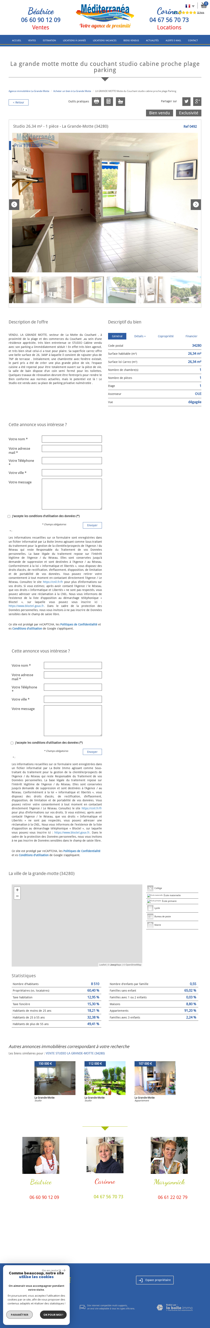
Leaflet (102, 964)
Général (117, 336)
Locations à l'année (74, 40)
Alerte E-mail (173, 40)
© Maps (114, 964)
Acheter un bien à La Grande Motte (72, 91)
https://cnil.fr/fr (53, 582)
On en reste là (51, 1270)
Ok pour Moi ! (53, 1315)
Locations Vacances (104, 40)
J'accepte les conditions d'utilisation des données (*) (46, 516)
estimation (49, 40)
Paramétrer (19, 1315)
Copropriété (166, 336)
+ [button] (17, 889)
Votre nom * (18, 439)
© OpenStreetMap (132, 964)
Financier (191, 336)
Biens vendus (131, 40)
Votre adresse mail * (19, 450)
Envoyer (92, 525)
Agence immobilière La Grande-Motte (29, 91)
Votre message (20, 482)
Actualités (152, 40)
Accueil (16, 40)
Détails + (140, 336)
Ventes (32, 40)
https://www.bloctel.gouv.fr (26, 606)
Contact (193, 40)
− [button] (17, 896)
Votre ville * (17, 473)
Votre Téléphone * (21, 463)
